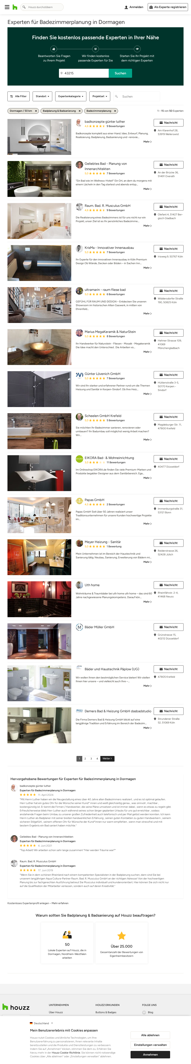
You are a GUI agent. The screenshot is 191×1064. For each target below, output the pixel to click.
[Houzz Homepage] (15, 7)
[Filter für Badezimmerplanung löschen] (115, 111)
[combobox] (42, 7)
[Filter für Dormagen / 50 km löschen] (36, 111)
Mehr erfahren (60, 903)
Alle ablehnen (150, 1035)
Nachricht (171, 122)
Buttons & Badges (106, 1012)
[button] (7, 7)
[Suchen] (24, 7)
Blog (150, 1012)
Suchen (120, 73)
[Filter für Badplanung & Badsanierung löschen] (79, 111)
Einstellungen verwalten (150, 1045)
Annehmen (150, 1054)
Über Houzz (56, 1012)
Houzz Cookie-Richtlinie (66, 1052)
